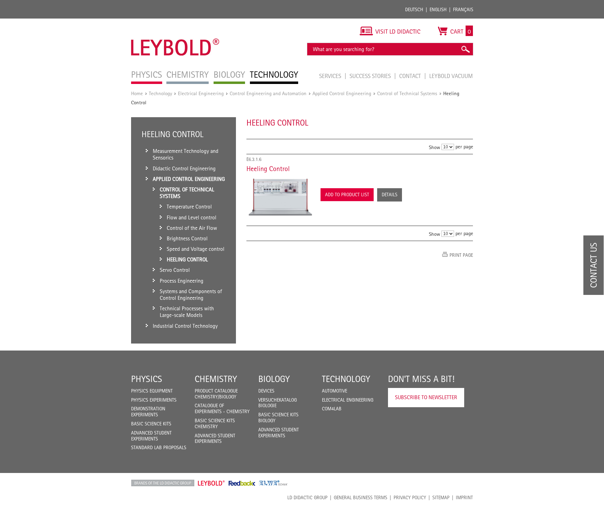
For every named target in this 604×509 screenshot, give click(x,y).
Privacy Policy (410, 497)
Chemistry (216, 379)
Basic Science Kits (151, 423)
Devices (266, 391)
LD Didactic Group (307, 497)
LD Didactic (162, 483)
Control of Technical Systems (407, 93)
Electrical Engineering (201, 93)
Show (434, 147)
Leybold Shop (211, 483)
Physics (146, 379)
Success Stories (371, 75)
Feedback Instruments (242, 483)
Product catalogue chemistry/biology (216, 394)
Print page (461, 255)
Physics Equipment (152, 391)
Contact (410, 75)
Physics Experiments (154, 400)
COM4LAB (331, 408)
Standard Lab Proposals (158, 447)
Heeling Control (268, 168)
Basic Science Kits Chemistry (215, 423)
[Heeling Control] (280, 197)
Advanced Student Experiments (151, 435)
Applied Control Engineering (341, 93)
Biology (274, 379)
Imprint (464, 497)
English (438, 9)
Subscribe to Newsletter (426, 397)
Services (331, 75)
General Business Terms (360, 497)
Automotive (334, 391)
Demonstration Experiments (148, 411)
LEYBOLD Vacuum (451, 75)
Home (137, 93)
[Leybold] (175, 22)
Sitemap (441, 497)
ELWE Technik (273, 483)
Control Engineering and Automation (268, 93)
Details (389, 194)
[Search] (465, 49)
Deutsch (414, 9)
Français (463, 9)
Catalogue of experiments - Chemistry (222, 408)
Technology (160, 93)
